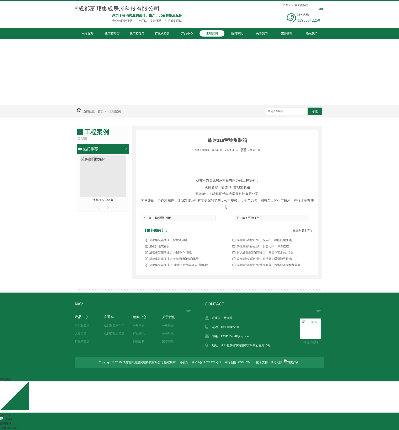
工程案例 (212, 33)
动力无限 (276, 362)
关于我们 (262, 33)
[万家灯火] (291, 362)
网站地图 (230, 362)
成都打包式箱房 (103, 200)
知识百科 (139, 341)
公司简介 (168, 325)
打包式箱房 (162, 33)
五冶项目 (254, 217)
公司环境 (168, 333)
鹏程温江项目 (163, 217)
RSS (241, 362)
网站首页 (87, 33)
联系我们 (312, 33)
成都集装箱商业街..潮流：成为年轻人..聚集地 (178, 265)
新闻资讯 (237, 33)
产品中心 (187, 33)
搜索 (315, 111)
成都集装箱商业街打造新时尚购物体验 (174, 258)
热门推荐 (90, 149)
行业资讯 (139, 333)
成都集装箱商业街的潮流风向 (168, 240)
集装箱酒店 (112, 33)
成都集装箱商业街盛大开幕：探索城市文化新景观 (268, 265)
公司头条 (139, 325)
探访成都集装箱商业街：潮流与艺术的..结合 (264, 252)
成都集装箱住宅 (114, 325)
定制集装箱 (82, 325)
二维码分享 (254, 149)
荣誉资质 (287, 33)
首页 (100, 111)
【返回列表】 (298, 230)
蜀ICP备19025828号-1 (206, 362)
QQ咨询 (5, 414)
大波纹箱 (80, 333)
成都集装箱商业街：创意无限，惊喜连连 (262, 246)
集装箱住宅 (137, 33)
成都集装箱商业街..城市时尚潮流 (170, 252)
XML (249, 362)
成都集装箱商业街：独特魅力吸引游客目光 (264, 258)
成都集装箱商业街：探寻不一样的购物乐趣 (264, 240)
